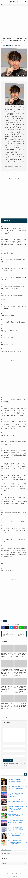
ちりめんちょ (14, 2)
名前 (3, 744)
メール (4, 748)
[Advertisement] (14, 21)
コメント (5, 727)
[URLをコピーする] (25, 627)
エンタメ (9, 45)
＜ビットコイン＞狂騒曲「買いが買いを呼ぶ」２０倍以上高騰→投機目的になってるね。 (17, 829)
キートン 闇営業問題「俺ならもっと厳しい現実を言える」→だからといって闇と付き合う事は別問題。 (17, 842)
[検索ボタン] (26, 2)
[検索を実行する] (25, 774)
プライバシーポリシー (11, 873)
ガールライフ (18, 873)
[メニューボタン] (2, 2)
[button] (3, 627)
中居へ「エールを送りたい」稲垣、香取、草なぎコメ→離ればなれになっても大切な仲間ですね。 (17, 795)
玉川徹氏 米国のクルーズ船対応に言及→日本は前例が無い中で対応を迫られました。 (17, 822)
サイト (4, 753)
